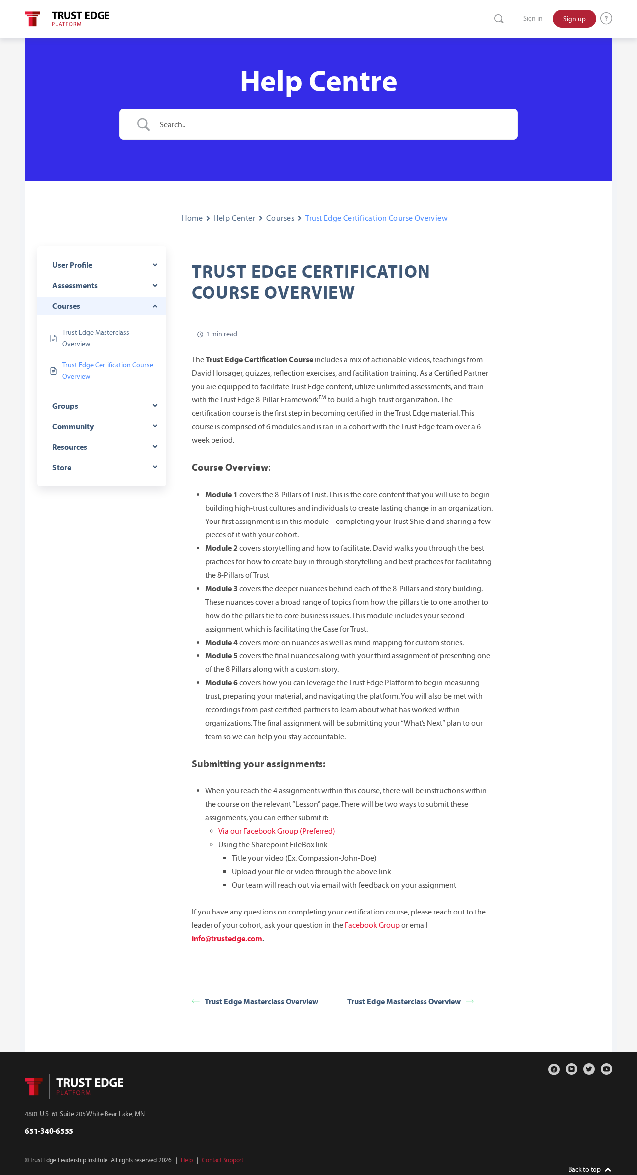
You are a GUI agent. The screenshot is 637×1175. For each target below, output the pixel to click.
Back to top (584, 1169)
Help (187, 1160)
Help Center (234, 218)
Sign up (574, 18)
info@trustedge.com (227, 938)
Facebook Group (372, 925)
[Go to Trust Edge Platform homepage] (67, 17)
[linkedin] (571, 1069)
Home (192, 218)
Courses (280, 218)
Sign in (533, 18)
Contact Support (222, 1160)
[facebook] (554, 1069)
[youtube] (606, 1069)
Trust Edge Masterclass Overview (261, 1001)
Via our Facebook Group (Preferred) (276, 831)
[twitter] (589, 1069)
